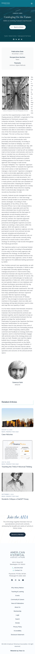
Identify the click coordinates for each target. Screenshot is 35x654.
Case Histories (7, 434)
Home (5, 36)
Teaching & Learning (17, 591)
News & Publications (17, 603)
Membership (17, 611)
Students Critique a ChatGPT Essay (15, 499)
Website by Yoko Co (17, 651)
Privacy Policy (17, 627)
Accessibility (17, 630)
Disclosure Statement (17, 634)
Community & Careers (17, 599)
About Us (17, 607)
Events (17, 595)
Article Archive (12, 36)
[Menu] (31, 3)
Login (17, 615)
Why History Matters (17, 587)
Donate (17, 623)
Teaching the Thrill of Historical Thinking (17, 467)
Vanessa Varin (17, 13)
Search (17, 619)
